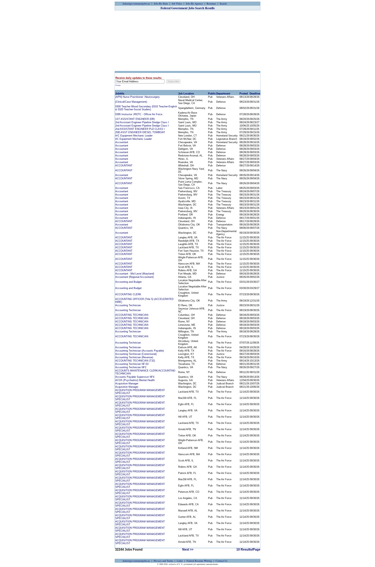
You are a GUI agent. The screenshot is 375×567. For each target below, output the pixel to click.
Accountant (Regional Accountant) (134, 276)
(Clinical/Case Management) (131, 101)
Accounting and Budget (128, 281)
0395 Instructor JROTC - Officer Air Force (138, 114)
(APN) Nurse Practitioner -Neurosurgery (137, 96)
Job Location (186, 93)
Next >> (187, 549)
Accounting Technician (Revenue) (134, 357)
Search (223, 3)
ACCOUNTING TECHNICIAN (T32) (135, 360)
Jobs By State (161, 3)
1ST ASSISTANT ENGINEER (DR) (135, 119)
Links (180, 561)
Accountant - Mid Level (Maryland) (134, 273)
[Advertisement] (187, 40)
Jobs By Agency (194, 3)
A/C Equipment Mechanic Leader (134, 135)
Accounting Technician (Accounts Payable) (139, 350)
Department (223, 93)
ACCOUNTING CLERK (128, 294)
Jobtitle (119, 93)
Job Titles (177, 3)
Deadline (255, 93)
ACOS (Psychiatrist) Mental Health (135, 380)
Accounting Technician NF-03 (131, 363)
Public (212, 93)
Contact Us (221, 561)
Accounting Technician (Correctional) (136, 354)
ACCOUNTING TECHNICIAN (131, 314)
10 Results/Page (248, 549)
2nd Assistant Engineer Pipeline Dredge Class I (142, 122)
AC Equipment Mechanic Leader (133, 138)
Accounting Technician (128, 305)
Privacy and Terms (163, 561)
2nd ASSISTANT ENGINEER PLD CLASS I (140, 128)
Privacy (118, 85)
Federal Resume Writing (199, 561)
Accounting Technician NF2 (130, 367)
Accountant (121, 142)
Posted (243, 93)
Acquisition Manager (126, 383)
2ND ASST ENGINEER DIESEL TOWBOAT (140, 132)
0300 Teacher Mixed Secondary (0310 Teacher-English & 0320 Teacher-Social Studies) (146, 108)
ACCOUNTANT (123, 165)
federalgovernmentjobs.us (136, 3)
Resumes (211, 3)
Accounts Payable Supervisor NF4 (134, 376)
